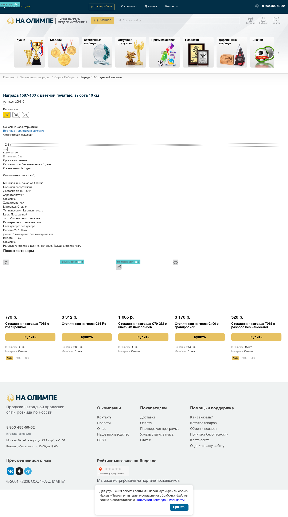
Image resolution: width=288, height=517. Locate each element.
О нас (101, 429)
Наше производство (113, 434)
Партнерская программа (159, 429)
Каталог (105, 20)
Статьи (145, 440)
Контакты (171, 6)
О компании (128, 6)
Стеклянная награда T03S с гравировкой (27, 325)
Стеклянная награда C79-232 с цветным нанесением (142, 325)
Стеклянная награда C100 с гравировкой (197, 325)
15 (25, 115)
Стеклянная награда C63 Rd (84, 323)
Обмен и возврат (203, 429)
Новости (104, 423)
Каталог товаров (203, 423)
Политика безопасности (209, 434)
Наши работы (103, 6)
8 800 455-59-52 (273, 6)
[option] (29, 52)
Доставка (151, 6)
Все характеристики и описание (23, 131)
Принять (179, 507)
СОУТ (101, 440)
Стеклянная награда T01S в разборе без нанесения (253, 325)
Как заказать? (201, 417)
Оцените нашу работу (207, 446)
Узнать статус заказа (157, 434)
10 (6, 115)
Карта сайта (200, 440)
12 (16, 115)
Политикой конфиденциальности (160, 500)
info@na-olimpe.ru (18, 433)
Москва (12, 6)
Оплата (146, 423)
